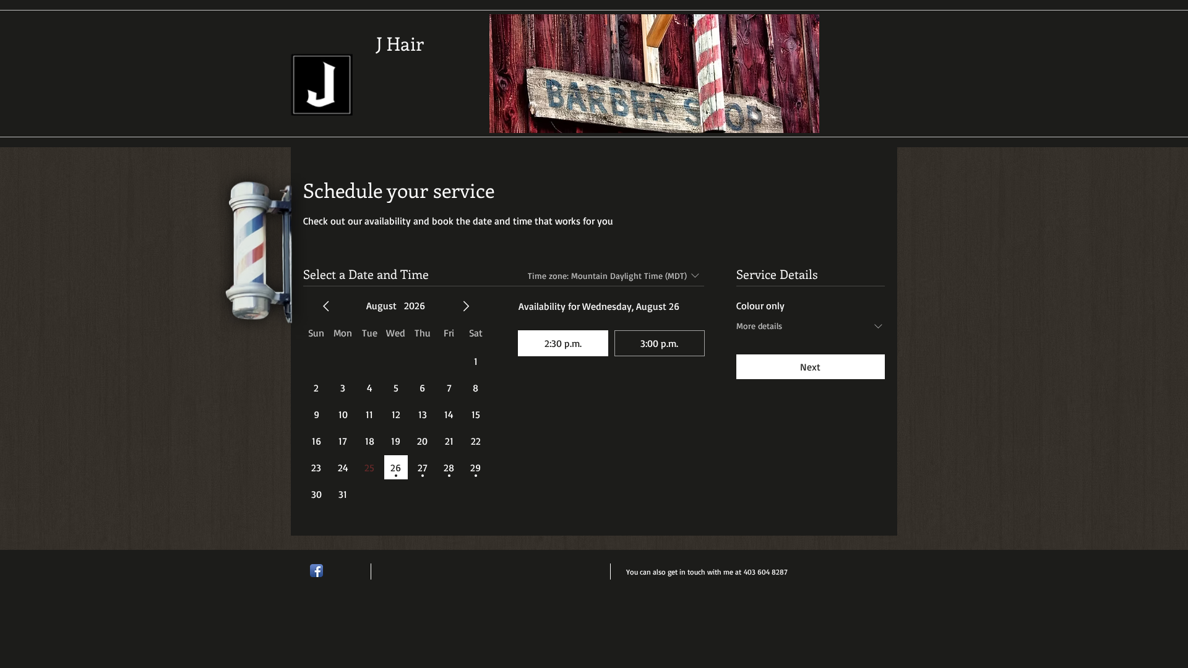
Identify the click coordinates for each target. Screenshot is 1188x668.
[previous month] (326, 306)
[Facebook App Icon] (316, 570)
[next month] (465, 306)
